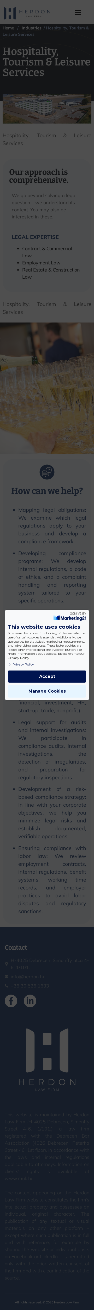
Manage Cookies (47, 691)
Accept (47, 676)
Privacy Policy (23, 664)
